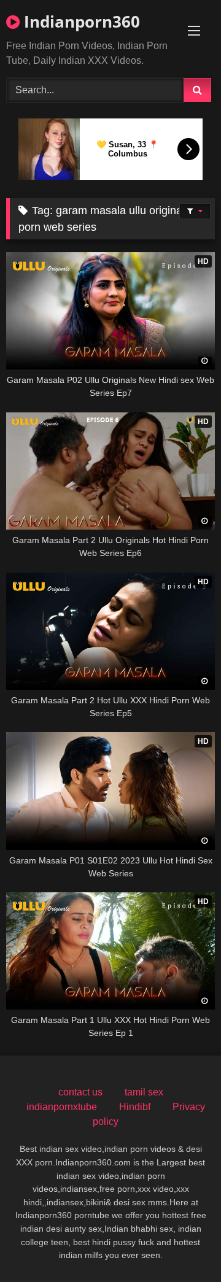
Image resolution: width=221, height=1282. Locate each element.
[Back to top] (182, 1245)
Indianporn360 (80, 21)
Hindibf (134, 1107)
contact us (80, 1092)
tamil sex (144, 1092)
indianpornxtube (61, 1107)
